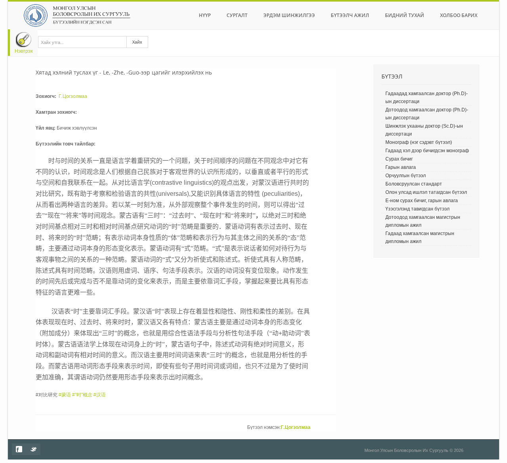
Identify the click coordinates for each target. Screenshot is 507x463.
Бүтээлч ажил (350, 15)
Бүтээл (391, 76)
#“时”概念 (82, 395)
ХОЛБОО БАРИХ (458, 15)
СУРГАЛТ (237, 15)
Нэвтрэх (24, 51)
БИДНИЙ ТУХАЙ (404, 15)
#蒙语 (65, 395)
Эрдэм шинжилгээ (289, 15)
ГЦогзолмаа (72, 96)
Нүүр (205, 15)
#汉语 (99, 395)
